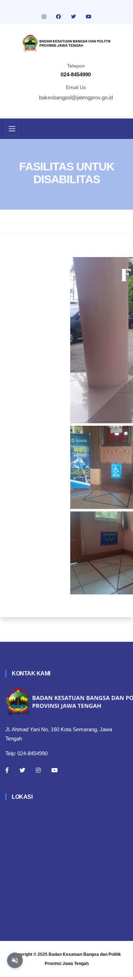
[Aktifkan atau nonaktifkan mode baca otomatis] (15, 960)
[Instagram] (38, 770)
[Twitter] (22, 770)
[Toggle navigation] (12, 128)
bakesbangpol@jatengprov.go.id (76, 97)
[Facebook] (7, 770)
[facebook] (59, 17)
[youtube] (89, 17)
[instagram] (45, 17)
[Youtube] (54, 770)
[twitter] (74, 17)
